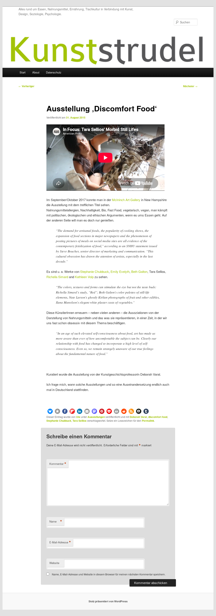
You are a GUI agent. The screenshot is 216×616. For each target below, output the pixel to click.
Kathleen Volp (84, 277)
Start (23, 72)
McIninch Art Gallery (126, 199)
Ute (78, 417)
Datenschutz (53, 72)
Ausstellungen (96, 417)
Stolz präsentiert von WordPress (108, 601)
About (35, 72)
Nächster (190, 86)
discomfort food (157, 417)
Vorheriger (26, 86)
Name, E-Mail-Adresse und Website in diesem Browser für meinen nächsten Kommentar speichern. (108, 574)
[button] (50, 411)
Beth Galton (139, 271)
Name (55, 521)
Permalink (148, 421)
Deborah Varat (138, 417)
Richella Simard (57, 277)
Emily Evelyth (120, 271)
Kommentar (57, 463)
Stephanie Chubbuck (94, 271)
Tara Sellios (79, 421)
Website (54, 563)
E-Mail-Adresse (60, 542)
